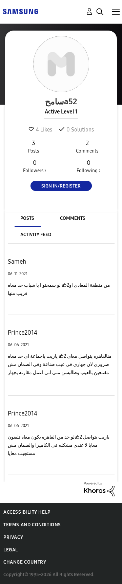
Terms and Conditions (32, 525)
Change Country (24, 562)
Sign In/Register (61, 186)
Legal (10, 550)
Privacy (13, 537)
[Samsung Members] (20, 11)
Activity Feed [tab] (35, 234)
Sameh (17, 261)
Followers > (34, 166)
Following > (89, 166)
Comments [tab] (72, 218)
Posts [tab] (27, 218)
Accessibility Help (26, 512)
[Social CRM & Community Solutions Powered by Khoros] (99, 488)
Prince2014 (22, 332)
